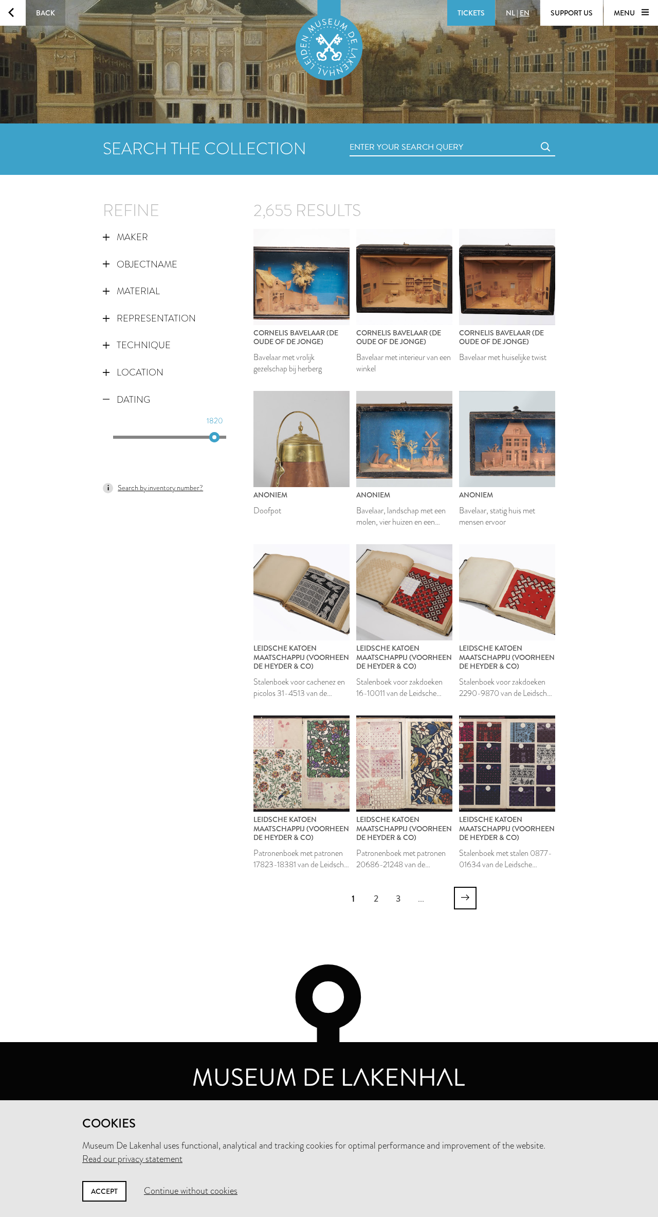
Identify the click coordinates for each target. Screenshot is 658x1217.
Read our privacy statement (132, 1159)
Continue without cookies (190, 1190)
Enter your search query (386, 135)
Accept (104, 1191)
